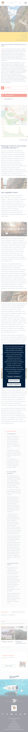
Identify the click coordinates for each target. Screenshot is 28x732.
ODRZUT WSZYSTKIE (14, 380)
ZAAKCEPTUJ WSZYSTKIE (14, 384)
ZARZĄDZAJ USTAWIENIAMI (14, 376)
